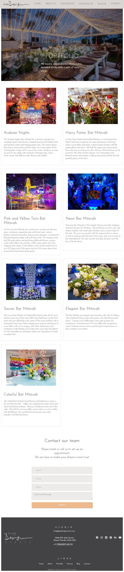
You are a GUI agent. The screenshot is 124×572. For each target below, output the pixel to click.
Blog (78, 564)
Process (70, 564)
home (37, 4)
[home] (16, 4)
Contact (87, 564)
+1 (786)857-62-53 (63, 544)
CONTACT (115, 4)
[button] (86, 3)
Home (41, 564)
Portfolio (59, 564)
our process (67, 4)
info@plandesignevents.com (64, 531)
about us (51, 4)
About (50, 564)
